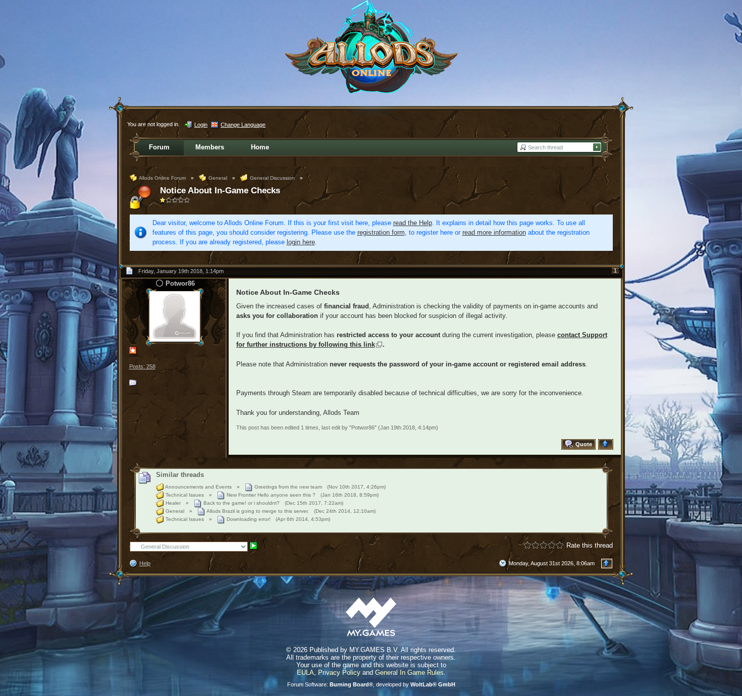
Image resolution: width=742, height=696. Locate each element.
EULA (305, 672)
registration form (381, 232)
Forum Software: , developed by (371, 684)
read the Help (412, 223)
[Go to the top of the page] (607, 444)
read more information (494, 232)
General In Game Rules (409, 672)
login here (301, 242)
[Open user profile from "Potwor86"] (174, 316)
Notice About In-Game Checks (220, 190)
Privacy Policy (339, 672)
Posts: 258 (142, 366)
